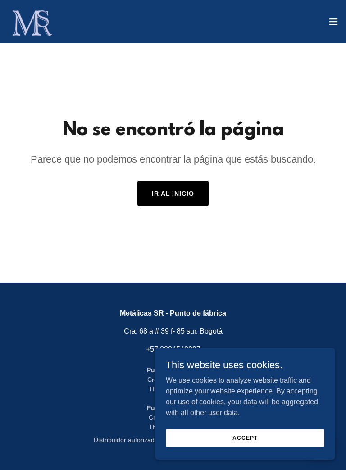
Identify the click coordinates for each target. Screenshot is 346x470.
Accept (244, 437)
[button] (333, 22)
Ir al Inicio (173, 193)
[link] (31, 22)
